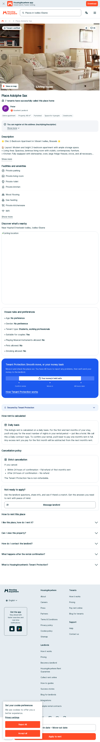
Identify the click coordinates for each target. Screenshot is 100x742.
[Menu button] (94, 12)
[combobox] (11, 600)
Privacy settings (12, 717)
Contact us (74, 634)
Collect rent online (49, 677)
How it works (74, 596)
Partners (44, 614)
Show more (7, 159)
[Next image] (95, 57)
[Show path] (9, 21)
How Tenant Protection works (22, 392)
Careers (44, 602)
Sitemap (44, 637)
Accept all (22, 733)
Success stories (47, 689)
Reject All (23, 724)
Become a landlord (49, 663)
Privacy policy (47, 625)
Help (71, 628)
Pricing (72, 602)
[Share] (86, 28)
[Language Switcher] (86, 12)
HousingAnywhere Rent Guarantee (51, 670)
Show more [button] (12, 128)
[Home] (10, 13)
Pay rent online (75, 608)
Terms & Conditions (49, 619)
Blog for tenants (76, 614)
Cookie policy (46, 631)
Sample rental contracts (51, 706)
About (43, 596)
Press (43, 608)
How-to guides (47, 683)
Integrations (46, 700)
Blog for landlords (48, 694)
